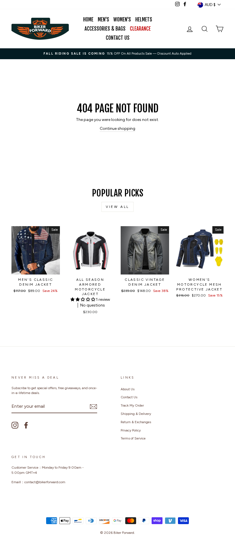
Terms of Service (133, 438)
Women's (122, 20)
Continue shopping (117, 128)
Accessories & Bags (105, 29)
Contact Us (118, 38)
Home (88, 20)
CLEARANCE (140, 29)
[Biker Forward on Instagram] (14, 425)
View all (117, 207)
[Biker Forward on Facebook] (26, 425)
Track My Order (132, 405)
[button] (83, 299)
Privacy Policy (131, 430)
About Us (127, 389)
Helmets (143, 20)
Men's (103, 20)
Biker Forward (123, 533)
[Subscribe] (93, 406)
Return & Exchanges (136, 422)
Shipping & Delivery (136, 414)
